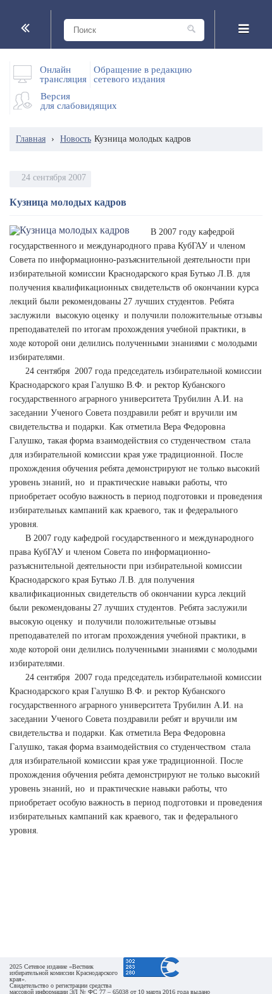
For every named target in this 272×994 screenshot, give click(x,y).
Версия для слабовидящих (78, 101)
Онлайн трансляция (63, 74)
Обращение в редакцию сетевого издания (143, 74)
